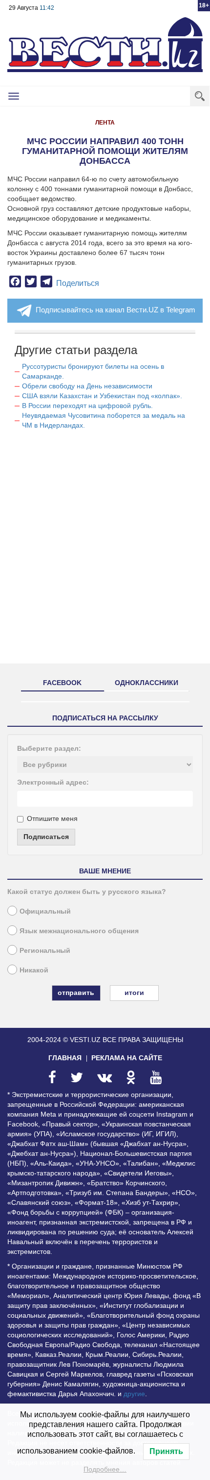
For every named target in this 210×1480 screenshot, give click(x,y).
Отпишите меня (52, 818)
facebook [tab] (62, 683)
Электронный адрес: (53, 782)
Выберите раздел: (49, 748)
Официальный (45, 911)
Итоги (134, 992)
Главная (65, 1058)
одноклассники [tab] (146, 683)
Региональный (45, 950)
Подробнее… (105, 1469)
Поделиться (77, 283)
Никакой (34, 970)
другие (134, 1394)
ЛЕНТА (105, 122)
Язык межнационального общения (79, 931)
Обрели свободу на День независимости (87, 386)
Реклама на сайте (126, 1058)
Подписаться (46, 837)
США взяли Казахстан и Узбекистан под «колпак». (102, 396)
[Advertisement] (105, 550)
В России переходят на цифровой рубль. (87, 405)
